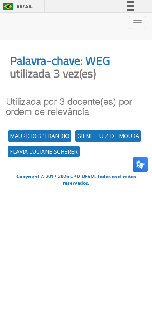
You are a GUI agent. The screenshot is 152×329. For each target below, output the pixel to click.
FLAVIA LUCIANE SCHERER (44, 151)
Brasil (16, 6)
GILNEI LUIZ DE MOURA (108, 136)
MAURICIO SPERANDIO (39, 136)
